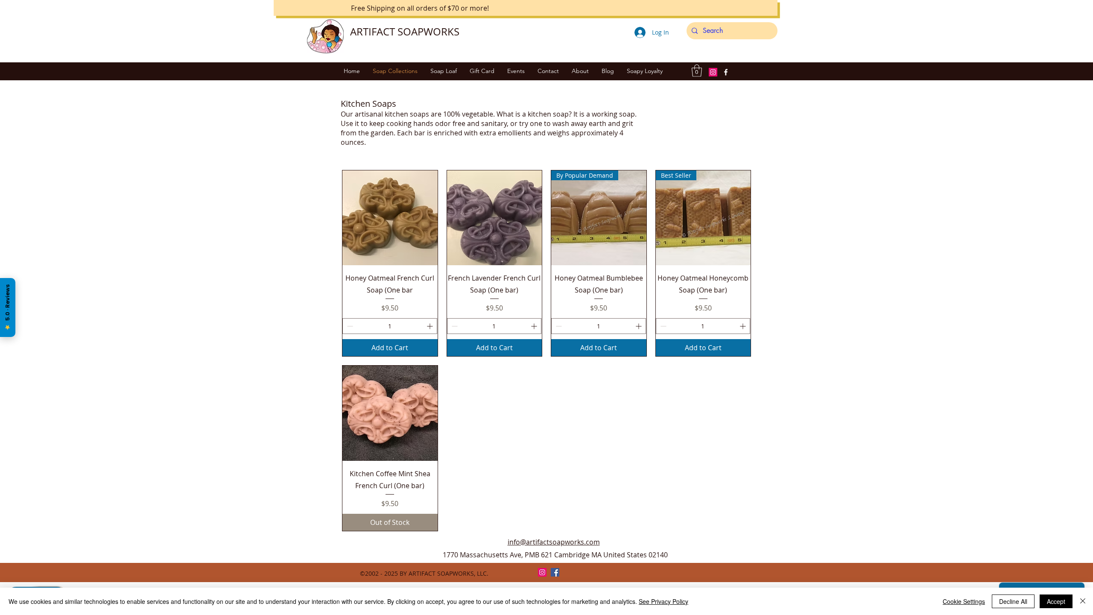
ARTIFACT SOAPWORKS (404, 31)
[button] (697, 70)
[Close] (1083, 601)
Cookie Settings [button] (964, 601)
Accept (1056, 601)
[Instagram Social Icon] (713, 72)
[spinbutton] (389, 326)
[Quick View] (390, 218)
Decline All (1013, 601)
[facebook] (726, 72)
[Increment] (430, 326)
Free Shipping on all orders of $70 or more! (420, 8)
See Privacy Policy (663, 601)
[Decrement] (349, 326)
